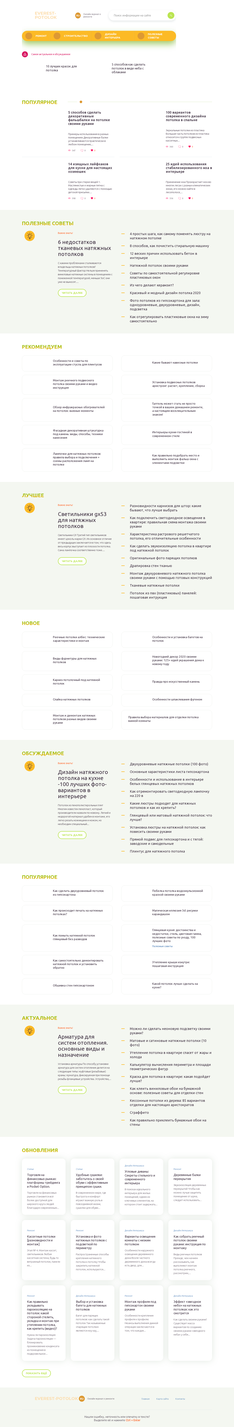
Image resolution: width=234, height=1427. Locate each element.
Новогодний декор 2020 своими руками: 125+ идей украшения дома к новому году (178, 660)
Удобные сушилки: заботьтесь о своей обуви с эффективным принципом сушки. (92, 1180)
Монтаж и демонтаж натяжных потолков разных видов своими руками (74, 719)
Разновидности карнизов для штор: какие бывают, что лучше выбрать (165, 508)
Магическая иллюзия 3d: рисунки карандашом (175, 912)
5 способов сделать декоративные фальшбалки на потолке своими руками (89, 118)
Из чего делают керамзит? (152, 285)
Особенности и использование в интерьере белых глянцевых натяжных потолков (167, 781)
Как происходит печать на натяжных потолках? (78, 912)
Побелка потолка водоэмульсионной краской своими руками (177, 892)
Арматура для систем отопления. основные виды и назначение (83, 1046)
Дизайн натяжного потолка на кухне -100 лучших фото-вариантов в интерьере (83, 784)
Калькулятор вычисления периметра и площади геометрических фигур (170, 1067)
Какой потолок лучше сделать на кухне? (175, 985)
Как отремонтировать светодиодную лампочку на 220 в (169, 793)
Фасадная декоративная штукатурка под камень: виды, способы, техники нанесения (78, 434)
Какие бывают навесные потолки (175, 362)
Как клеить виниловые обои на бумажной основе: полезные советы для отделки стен (166, 1091)
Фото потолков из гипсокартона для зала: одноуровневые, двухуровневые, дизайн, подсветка (165, 305)
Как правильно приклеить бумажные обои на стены (168, 1122)
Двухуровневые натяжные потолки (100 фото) (169, 764)
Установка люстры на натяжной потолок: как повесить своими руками (168, 829)
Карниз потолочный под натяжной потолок (76, 681)
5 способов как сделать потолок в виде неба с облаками (128, 68)
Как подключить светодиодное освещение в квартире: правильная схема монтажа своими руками (168, 522)
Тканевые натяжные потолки (155, 585)
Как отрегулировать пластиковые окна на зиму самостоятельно (169, 319)
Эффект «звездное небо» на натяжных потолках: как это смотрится (187, 1307)
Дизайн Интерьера (112, 36)
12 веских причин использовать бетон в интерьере (163, 255)
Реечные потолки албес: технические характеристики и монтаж (79, 638)
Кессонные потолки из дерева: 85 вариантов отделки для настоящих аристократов (167, 1103)
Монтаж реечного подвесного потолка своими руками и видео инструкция (75, 384)
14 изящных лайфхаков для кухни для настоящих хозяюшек (90, 167)
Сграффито (139, 1112)
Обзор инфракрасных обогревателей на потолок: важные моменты (79, 408)
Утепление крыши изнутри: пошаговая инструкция (171, 963)
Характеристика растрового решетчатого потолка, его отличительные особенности (165, 536)
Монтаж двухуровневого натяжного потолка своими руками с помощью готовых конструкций (171, 575)
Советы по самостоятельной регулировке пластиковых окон (165, 275)
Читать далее (72, 292)
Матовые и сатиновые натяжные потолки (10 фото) (168, 1043)
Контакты (180, 1399)
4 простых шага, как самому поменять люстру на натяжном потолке (170, 236)
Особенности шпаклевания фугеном (177, 699)
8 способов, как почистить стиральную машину (169, 246)
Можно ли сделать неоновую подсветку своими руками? (170, 1031)
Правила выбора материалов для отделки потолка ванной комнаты (163, 718)
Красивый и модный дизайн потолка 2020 (165, 293)
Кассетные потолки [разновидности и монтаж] (41, 1240)
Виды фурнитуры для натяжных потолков (75, 660)
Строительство (76, 35)
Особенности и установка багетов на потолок (177, 638)
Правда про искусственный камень (176, 681)
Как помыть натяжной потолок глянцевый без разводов (74, 937)
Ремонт (41, 35)
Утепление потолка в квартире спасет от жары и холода (171, 1055)
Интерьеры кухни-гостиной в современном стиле (172, 433)
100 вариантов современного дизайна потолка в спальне (186, 116)
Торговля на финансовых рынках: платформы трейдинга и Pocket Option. (43, 1180)
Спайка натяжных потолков (71, 699)
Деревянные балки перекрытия (187, 1176)
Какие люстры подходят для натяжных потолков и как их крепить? (163, 805)
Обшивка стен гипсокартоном (73, 985)
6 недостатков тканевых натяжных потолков (84, 248)
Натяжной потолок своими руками (159, 265)
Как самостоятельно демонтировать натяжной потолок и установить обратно (78, 964)
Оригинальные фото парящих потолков (163, 558)
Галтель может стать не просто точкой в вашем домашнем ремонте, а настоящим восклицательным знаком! (177, 409)
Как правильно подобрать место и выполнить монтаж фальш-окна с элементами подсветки (175, 459)
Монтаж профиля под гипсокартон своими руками (140, 1305)
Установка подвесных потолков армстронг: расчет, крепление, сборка (178, 383)
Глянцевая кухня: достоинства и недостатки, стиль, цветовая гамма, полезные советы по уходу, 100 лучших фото (177, 935)
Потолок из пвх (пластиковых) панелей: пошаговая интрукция (163, 595)
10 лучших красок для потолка (61, 68)
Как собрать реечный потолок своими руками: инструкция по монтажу (190, 1242)
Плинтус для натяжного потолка (157, 851)
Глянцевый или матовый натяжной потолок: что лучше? (171, 817)
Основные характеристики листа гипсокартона (169, 772)
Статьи (30, 1169)
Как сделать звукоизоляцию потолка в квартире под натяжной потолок (170, 548)
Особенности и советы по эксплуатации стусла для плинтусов (77, 362)
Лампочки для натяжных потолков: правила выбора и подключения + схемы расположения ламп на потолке (77, 459)
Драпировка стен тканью (151, 566)
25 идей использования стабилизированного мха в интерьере (189, 167)
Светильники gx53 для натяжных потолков (82, 520)
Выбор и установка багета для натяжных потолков (91, 1305)
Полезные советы (155, 36)
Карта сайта (162, 1399)
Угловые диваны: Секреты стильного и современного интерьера (140, 1177)
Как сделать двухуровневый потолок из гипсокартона (78, 892)
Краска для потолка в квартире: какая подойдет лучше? (170, 1079)
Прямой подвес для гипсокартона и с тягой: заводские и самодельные (166, 841)
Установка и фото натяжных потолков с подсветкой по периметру (91, 1242)
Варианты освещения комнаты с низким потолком (140, 1240)
